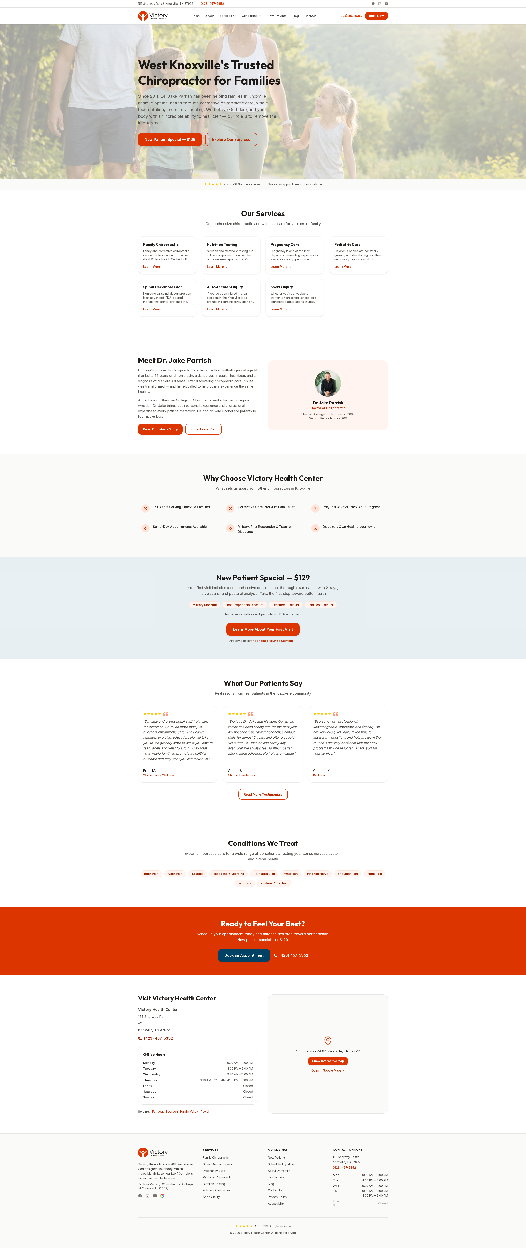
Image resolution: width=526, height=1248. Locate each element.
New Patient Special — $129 (170, 139)
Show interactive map (328, 1061)
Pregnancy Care (214, 1170)
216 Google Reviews (246, 184)
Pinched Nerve (317, 873)
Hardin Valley (189, 1111)
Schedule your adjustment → (276, 640)
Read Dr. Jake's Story (160, 429)
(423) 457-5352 (212, 3)
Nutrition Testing (214, 1184)
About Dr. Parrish (279, 1170)
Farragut (158, 1111)
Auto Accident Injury (216, 1190)
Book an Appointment (244, 955)
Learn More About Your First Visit (263, 629)
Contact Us (275, 1190)
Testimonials (276, 1177)
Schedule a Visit (203, 429)
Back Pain (151, 873)
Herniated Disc (264, 873)
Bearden (172, 1111)
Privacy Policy (277, 1197)
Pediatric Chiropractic (217, 1177)
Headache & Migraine (228, 873)
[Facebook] (373, 3)
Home (195, 16)
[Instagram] (379, 3)
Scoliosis (244, 883)
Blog (295, 16)
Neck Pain (175, 873)
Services (226, 15)
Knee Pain (374, 873)
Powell (205, 1111)
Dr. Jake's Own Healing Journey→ (349, 527)
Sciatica (197, 873)
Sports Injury (211, 1197)
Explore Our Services (231, 139)
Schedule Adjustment (282, 1164)
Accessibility (276, 1203)
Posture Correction (274, 883)
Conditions (249, 15)
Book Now (376, 15)
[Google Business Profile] (162, 1196)
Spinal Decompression (218, 1164)
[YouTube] (386, 3)
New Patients (277, 16)
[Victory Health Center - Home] (153, 16)
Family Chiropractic (216, 1157)
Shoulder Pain (348, 873)
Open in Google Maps (328, 1070)
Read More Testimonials (263, 794)
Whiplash (291, 873)
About (209, 16)
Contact (310, 16)
